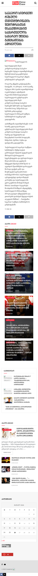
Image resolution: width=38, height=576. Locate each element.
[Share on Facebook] (9, 55)
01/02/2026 (10, 246)
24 (4, 532)
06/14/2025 (9, 336)
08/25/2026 (5, 439)
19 (15, 528)
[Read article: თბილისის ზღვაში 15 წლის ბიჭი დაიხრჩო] (6, 460)
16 (34, 523)
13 (19, 523)
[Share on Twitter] (19, 55)
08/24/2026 (15, 463)
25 (10, 532)
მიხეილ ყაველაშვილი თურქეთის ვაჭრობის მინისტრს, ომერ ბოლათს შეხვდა (17, 307)
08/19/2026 (15, 474)
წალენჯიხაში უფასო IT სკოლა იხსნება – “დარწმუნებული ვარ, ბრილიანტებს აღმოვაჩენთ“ (22, 381)
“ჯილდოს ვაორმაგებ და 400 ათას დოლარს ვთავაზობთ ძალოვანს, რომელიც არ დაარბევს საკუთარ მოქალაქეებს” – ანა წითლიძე (19, 259)
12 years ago (8, 50)
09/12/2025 (10, 269)
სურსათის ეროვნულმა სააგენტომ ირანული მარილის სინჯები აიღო (22, 391)
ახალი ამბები (10, 297)
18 (9, 528)
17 (4, 528)
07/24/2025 (10, 291)
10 (4, 523)
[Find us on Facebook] (2, 564)
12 (15, 523)
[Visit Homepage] (19, 3)
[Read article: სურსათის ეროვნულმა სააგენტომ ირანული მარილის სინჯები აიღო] (8, 391)
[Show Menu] (3, 3)
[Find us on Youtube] (5, 564)
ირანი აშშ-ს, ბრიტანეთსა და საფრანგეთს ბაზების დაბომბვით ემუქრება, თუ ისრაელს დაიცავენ (17, 329)
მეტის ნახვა (8, 452)
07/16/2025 (9, 313)
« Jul (3, 541)
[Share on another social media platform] (28, 55)
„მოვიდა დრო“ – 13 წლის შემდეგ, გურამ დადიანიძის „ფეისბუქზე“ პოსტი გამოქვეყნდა (24, 469)
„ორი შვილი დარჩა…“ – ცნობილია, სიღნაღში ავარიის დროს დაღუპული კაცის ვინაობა (24, 481)
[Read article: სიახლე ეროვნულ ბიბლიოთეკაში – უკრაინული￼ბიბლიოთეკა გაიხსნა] (8, 400)
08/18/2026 (15, 485)
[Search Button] (35, 3)
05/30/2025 (10, 358)
